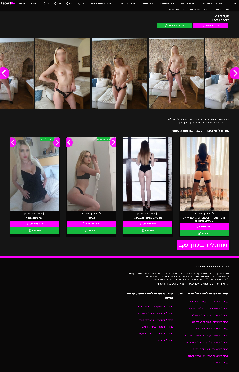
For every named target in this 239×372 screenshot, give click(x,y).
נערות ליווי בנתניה (203, 328)
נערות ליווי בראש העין (195, 335)
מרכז (82, 3)
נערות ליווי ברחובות (195, 342)
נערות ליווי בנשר (165, 327)
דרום (59, 3)
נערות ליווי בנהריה (165, 320)
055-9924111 (205, 226)
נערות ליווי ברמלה (220, 349)
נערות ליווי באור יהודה (218, 301)
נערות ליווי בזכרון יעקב (203, 245)
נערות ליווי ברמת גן (201, 349)
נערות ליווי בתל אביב (127, 3)
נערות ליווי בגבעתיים (218, 308)
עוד (47, 3)
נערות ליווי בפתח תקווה (217, 335)
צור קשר (22, 3)
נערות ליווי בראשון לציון (217, 342)
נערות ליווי (232, 3)
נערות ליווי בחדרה (142, 306)
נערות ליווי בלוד (221, 328)
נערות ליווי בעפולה (164, 333)
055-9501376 (212, 25)
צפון (70, 3)
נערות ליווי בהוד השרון (197, 308)
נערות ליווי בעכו (148, 327)
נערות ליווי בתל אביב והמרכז (211, 3)
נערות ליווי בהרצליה (167, 3)
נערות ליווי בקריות (165, 340)
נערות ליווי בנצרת (147, 320)
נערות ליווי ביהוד (220, 322)
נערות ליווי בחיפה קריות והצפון (102, 3)
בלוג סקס (34, 3)
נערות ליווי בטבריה (146, 313)
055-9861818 (92, 223)
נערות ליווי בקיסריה (145, 333)
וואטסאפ (206, 233)
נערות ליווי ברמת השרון (217, 356)
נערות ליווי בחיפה (165, 313)
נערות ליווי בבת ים (188, 3)
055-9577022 (149, 223)
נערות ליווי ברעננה (196, 356)
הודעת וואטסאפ (176, 25)
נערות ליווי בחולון (147, 3)
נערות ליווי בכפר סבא (201, 322)
